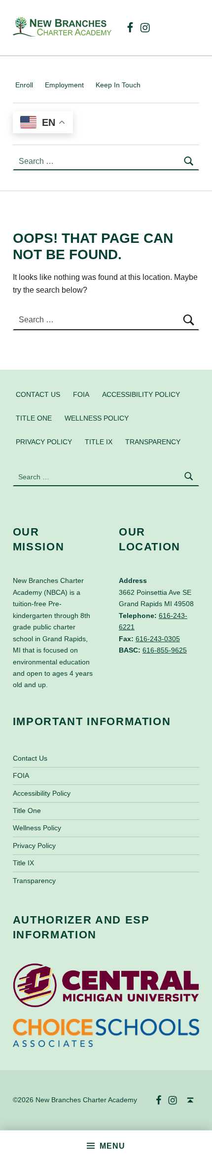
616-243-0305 (158, 639)
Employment (64, 85)
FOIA (81, 394)
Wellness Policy (97, 418)
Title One (34, 418)
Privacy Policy (44, 441)
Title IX (98, 441)
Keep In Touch (118, 85)
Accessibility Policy (141, 394)
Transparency (152, 441)
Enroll (24, 85)
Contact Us (38, 394)
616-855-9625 (164, 650)
